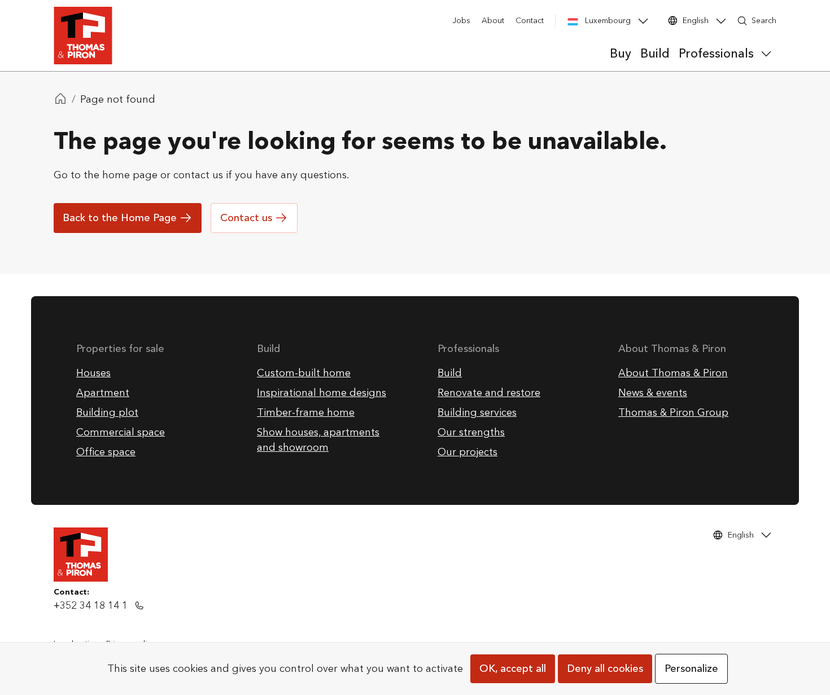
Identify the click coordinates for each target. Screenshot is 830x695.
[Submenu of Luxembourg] (643, 21)
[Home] (60, 100)
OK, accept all (512, 668)
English (696, 20)
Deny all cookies (605, 668)
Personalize (691, 668)
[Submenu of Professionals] (766, 53)
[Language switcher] (721, 21)
